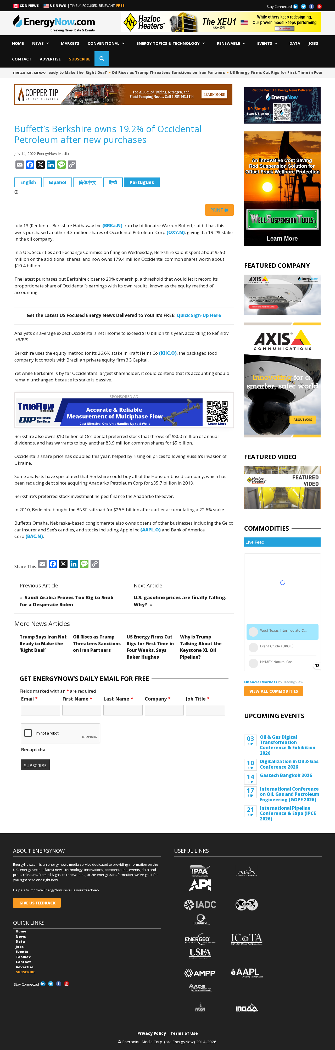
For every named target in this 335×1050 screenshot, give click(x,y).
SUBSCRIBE (79, 59)
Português (142, 182)
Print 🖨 (219, 210)
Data (294, 43)
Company (158, 698)
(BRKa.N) (112, 226)
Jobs (313, 43)
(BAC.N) (34, 536)
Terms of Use (184, 1033)
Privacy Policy (151, 1033)
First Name (77, 698)
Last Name (118, 698)
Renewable (228, 43)
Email (29, 698)
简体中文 (88, 182)
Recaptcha (33, 749)
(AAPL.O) (150, 530)
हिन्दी (113, 182)
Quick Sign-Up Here (199, 315)
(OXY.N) (175, 232)
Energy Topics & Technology (168, 43)
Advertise (50, 59)
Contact (21, 59)
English (28, 182)
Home (18, 43)
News (38, 43)
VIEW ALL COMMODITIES (273, 691)
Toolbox (23, 956)
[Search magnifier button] (101, 58)
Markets (70, 43)
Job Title (198, 698)
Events (264, 43)
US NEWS (58, 5)
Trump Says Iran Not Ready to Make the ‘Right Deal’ (43, 643)
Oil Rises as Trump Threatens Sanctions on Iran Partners (160, 72)
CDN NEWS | (31, 5)
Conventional (103, 43)
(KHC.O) (168, 353)
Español (57, 182)
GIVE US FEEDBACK (36, 902)
